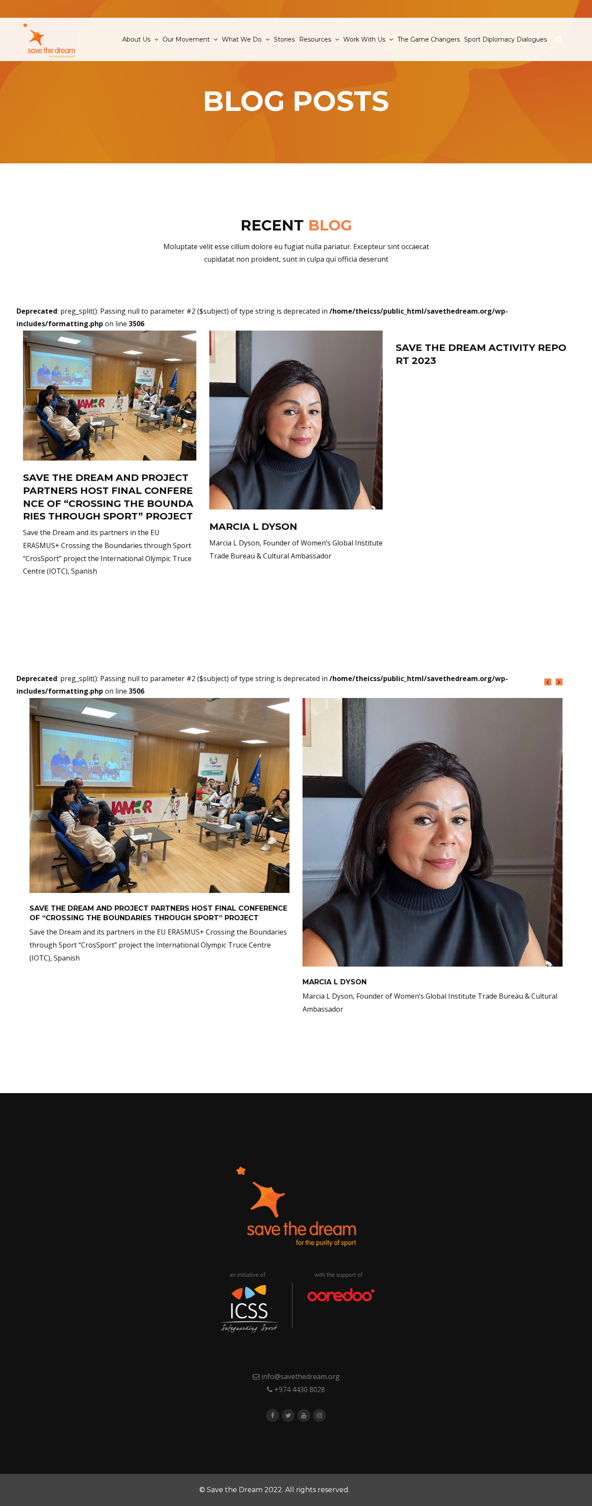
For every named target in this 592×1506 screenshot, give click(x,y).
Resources (316, 39)
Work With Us (365, 39)
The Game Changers (428, 39)
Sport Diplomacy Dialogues (505, 39)
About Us (137, 39)
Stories (284, 39)
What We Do (242, 39)
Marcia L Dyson (253, 526)
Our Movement (187, 39)
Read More (54, 595)
